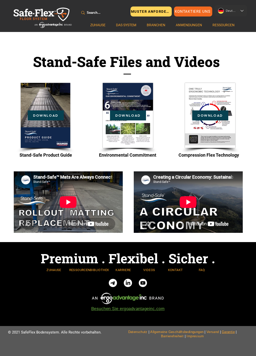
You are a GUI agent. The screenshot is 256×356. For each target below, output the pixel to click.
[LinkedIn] (128, 283)
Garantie (228, 332)
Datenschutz (138, 332)
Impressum (195, 336)
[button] (126, 25)
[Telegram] (113, 283)
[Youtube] (143, 283)
